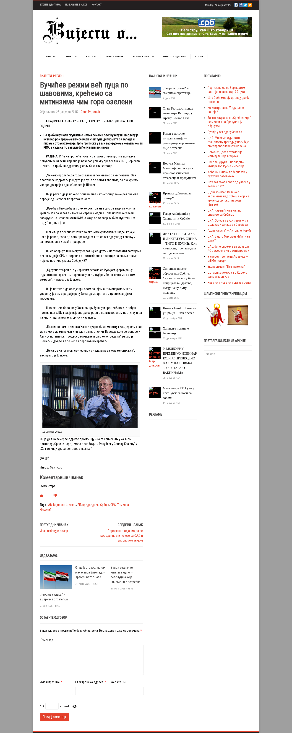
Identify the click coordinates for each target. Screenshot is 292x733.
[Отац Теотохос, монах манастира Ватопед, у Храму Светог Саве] (150, 109)
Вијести (71, 56)
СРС (113, 505)
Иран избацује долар (54, 531)
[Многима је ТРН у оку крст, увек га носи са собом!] (155, 391)
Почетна (50, 56)
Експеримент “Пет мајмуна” (226, 266)
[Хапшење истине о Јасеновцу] (155, 332)
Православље (114, 56)
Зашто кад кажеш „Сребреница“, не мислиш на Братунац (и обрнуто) (229, 122)
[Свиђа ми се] (41, 495)
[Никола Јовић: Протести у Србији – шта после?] (155, 312)
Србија (104, 505)
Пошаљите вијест (76, 4)
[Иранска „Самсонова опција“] (155, 200)
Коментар (46, 640)
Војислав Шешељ (64, 505)
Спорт (199, 56)
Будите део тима (50, 4)
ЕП (79, 505)
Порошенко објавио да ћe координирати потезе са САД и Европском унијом (121, 535)
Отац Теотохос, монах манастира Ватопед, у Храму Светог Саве (90, 572)
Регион (58, 76)
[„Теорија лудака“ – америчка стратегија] (56, 577)
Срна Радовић (90, 112)
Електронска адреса (89, 682)
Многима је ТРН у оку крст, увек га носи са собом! (178, 393)
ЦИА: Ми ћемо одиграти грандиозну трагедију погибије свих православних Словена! (228, 142)
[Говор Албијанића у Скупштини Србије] (155, 218)
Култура (91, 56)
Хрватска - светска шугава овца (229, 282)
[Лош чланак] (55, 495)
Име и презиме (50, 682)
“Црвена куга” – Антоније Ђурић (229, 230)
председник (90, 505)
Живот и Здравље (174, 56)
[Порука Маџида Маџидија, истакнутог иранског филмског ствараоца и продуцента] (150, 164)
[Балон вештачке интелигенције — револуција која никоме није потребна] (150, 134)
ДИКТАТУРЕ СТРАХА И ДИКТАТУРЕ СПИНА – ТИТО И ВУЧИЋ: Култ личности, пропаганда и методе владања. (180, 243)
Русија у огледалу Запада (225, 132)
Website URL (119, 682)
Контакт (97, 4)
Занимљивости (143, 56)
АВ (50, 505)
